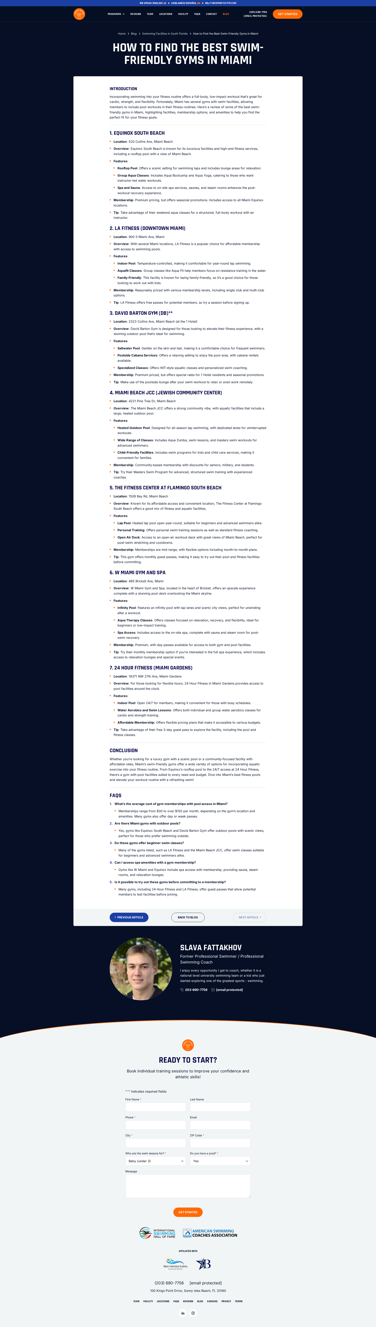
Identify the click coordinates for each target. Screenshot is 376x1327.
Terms (239, 1301)
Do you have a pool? (204, 1153)
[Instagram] (193, 1313)
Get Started (287, 14)
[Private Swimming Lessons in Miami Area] (79, 14)
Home (122, 33)
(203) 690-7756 (258, 12)
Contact (211, 14)
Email (193, 1117)
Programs (114, 14)
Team (150, 14)
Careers (212, 1301)
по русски (229, 3)
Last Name (197, 1099)
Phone (130, 1117)
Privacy (226, 1301)
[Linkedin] (183, 1313)
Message (131, 1171)
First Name (133, 1099)
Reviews (135, 14)
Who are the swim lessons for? (145, 1153)
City (129, 1135)
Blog (226, 14)
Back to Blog (188, 917)
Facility (183, 14)
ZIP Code (197, 1135)
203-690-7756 (196, 990)
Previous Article (130, 917)
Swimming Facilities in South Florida (165, 33)
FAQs (197, 14)
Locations (165, 14)
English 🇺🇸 (159, 3)
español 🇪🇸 (193, 3)
